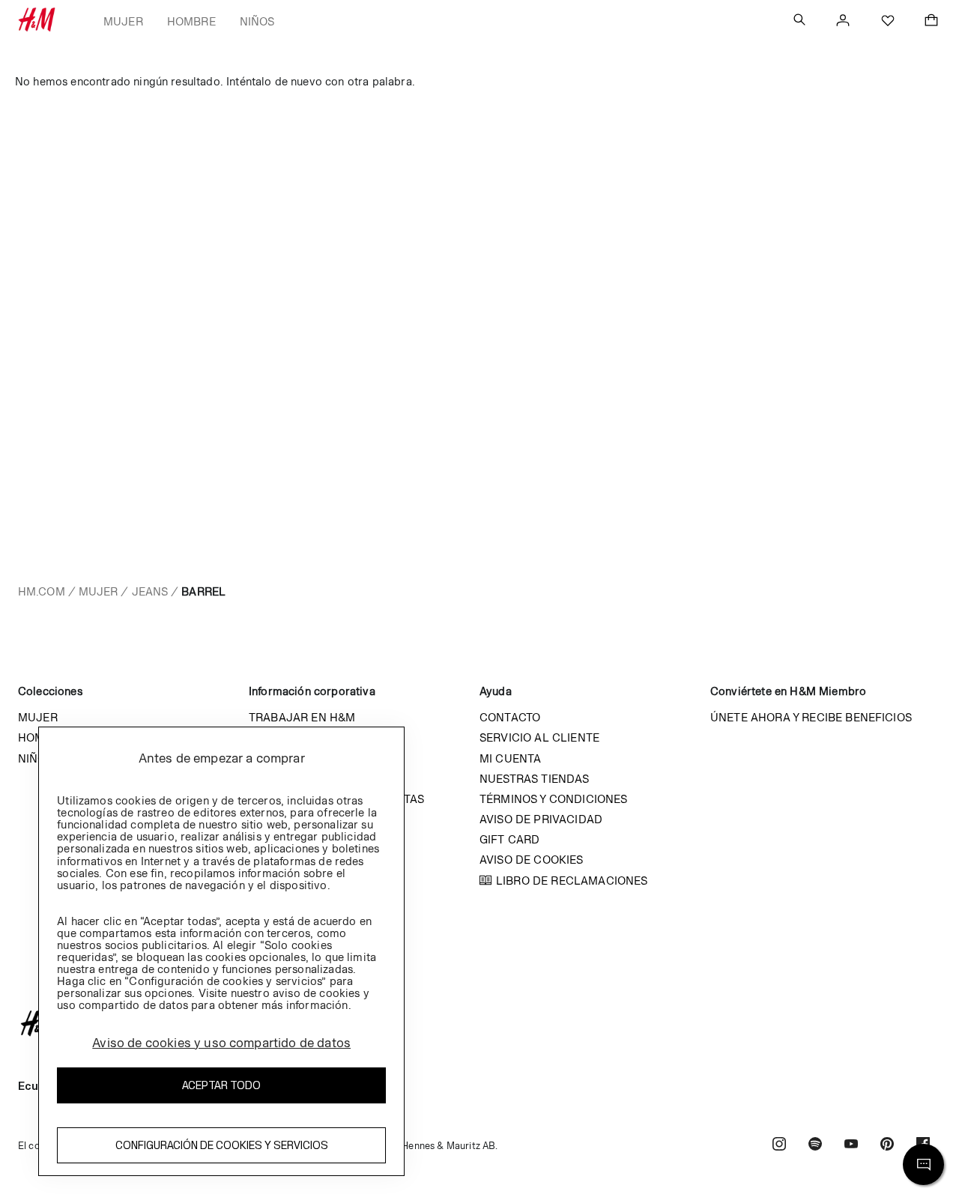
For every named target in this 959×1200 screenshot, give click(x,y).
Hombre (191, 21)
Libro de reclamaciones (572, 880)
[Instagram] (779, 1146)
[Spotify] (815, 1146)
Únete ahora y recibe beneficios (811, 717)
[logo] (479, 1023)
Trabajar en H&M (302, 717)
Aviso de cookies (532, 859)
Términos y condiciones (554, 799)
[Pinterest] (887, 1146)
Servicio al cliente (539, 737)
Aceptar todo (221, 1085)
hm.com (41, 591)
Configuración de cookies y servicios (221, 1145)
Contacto (510, 717)
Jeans (150, 591)
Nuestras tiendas (535, 778)
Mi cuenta (510, 758)
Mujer (123, 21)
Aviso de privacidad (541, 819)
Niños (257, 21)
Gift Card (509, 839)
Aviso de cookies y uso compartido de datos (221, 1042)
